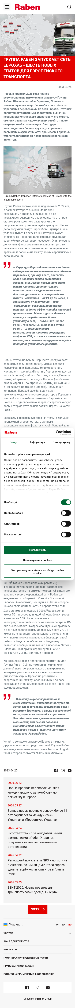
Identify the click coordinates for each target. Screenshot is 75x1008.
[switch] (66, 513)
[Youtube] (48, 987)
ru (70, 924)
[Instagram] (37, 987)
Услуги (8, 933)
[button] (27, 7)
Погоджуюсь (37, 549)
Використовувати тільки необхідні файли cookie (37, 572)
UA (57, 924)
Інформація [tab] (37, 442)
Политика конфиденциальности (25, 957)
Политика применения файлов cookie (28, 974)
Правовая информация (18, 965)
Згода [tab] (13, 442)
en (63, 924)
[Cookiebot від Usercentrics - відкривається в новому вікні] (55, 432)
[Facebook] (27, 987)
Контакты (10, 949)
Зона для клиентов (16, 941)
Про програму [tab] (61, 442)
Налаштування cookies (37, 560)
